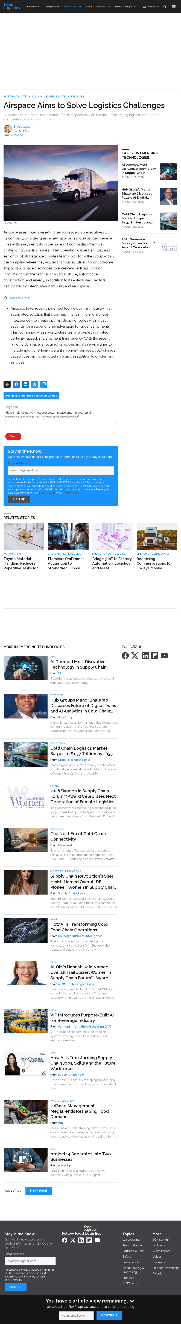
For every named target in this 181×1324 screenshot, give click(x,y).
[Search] (164, 6)
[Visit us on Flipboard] (154, 655)
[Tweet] (34, 384)
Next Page (38, 1190)
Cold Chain (57, 743)
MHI (60, 673)
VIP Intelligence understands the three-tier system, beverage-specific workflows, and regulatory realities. (79, 1036)
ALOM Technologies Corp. (76, 984)
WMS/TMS (56, 695)
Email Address (18, 463)
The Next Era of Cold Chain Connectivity (78, 836)
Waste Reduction (62, 1100)
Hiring (54, 786)
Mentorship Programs (65, 871)
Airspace (17, 135)
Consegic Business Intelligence (80, 936)
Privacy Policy (70, 492)
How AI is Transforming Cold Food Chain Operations (79, 927)
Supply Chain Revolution (75, 893)
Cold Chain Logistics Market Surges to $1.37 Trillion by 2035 (138, 218)
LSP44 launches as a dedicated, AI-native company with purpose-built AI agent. (78, 1173)
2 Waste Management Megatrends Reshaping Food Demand (79, 1111)
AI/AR (53, 656)
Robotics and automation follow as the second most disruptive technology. (82, 680)
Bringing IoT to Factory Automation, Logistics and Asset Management (112, 564)
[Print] (7, 384)
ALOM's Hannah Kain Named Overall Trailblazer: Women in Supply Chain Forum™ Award (80, 972)
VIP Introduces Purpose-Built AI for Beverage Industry (82, 1017)
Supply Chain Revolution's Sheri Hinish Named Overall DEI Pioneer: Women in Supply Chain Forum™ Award (83, 882)
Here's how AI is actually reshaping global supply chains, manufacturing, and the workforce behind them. (83, 1084)
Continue (109, 1315)
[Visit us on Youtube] (164, 655)
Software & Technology (23, 96)
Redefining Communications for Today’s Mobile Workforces (154, 564)
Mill (60, 1123)
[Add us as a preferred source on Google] (43, 384)
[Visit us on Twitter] (135, 655)
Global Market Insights (74, 759)
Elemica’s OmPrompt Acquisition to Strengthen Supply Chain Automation (66, 564)
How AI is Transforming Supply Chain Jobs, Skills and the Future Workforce (83, 1063)
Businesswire (20, 297)
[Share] (16, 384)
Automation (12, 553)
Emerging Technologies (65, 96)
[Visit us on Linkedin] (145, 655)
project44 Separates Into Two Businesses (80, 1156)
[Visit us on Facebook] (125, 655)
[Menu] (173, 6)
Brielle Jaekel (22, 126)
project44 (65, 1165)
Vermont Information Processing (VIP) (84, 1026)
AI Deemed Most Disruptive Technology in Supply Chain (139, 168)
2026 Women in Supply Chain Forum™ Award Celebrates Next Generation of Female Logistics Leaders (138, 243)
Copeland (65, 845)
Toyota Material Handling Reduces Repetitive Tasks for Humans (21, 564)
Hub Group (65, 717)
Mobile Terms (47, 492)
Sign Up (19, 499)
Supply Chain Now (71, 1074)
